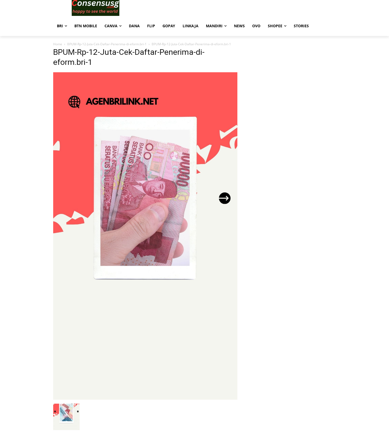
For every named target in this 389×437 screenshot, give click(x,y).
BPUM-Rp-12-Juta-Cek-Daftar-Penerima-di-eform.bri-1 (107, 44)
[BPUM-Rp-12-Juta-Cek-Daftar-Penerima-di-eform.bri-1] (145, 398)
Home (57, 44)
